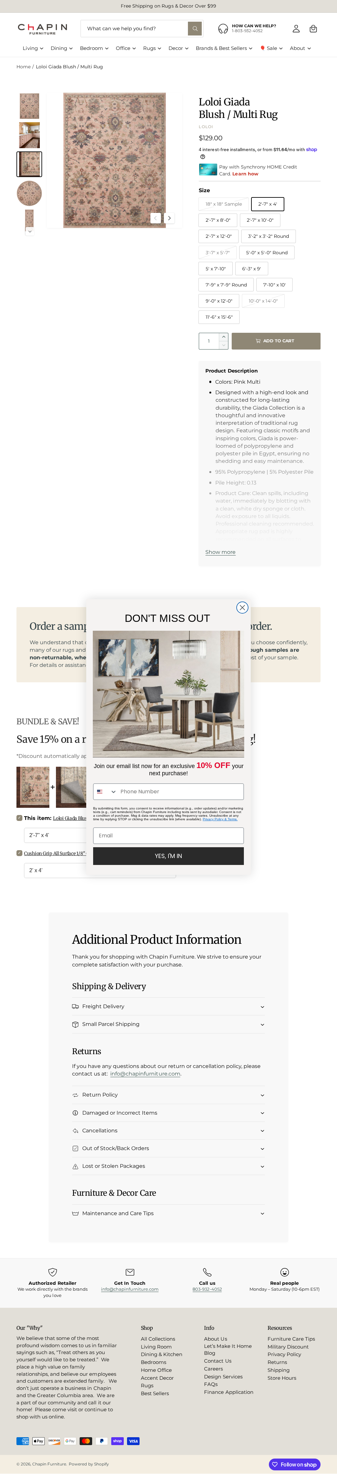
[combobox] (105, 792)
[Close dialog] (242, 607)
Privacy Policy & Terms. (220, 819)
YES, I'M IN (168, 856)
